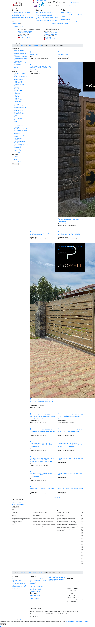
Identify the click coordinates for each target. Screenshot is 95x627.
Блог (17, 26)
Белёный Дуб (17, 147)
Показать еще (56, 497)
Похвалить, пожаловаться (75, 5)
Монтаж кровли (56, 23)
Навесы (63, 16)
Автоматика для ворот (42, 17)
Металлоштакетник (41, 12)
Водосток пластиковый (18, 17)
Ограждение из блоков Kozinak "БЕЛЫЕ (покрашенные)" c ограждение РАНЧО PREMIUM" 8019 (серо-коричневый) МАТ (42, 416)
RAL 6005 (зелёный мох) (20, 128)
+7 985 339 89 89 (50, 39)
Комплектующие (77, 14)
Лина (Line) (17, 87)
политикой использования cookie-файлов (77, 621)
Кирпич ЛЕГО (17, 104)
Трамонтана (17, 119)
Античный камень (18, 110)
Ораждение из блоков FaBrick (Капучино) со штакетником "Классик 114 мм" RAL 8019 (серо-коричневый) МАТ (42, 445)
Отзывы (14, 26)
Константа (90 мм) (19, 84)
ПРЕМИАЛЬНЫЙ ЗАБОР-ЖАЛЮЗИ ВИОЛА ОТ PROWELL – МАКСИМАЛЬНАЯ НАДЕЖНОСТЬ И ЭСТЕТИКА (42, 68)
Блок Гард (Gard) (18, 112)
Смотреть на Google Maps (24, 32)
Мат (15, 158)
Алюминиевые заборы (42, 20)
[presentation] (12, 509)
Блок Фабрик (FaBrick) (20, 107)
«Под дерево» (17, 161)
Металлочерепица (16, 12)
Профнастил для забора (20, 58)
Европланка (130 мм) (19, 73)
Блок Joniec (17, 109)
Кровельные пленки (26, 18)
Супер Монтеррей (18, 118)
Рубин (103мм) (18, 82)
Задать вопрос (75, 2)
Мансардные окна (16, 18)
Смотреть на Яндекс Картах (25, 31)
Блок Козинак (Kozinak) (20, 106)
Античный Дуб (18, 146)
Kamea (16, 121)
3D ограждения (18, 61)
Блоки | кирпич (40, 15)
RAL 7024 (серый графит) (20, 130)
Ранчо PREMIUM (18, 99)
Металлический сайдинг (67, 14)
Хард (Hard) (17, 92)
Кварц (15, 159)
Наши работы (72, 21)
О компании (79, 21)
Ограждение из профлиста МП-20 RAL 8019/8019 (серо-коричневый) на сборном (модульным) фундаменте (70, 416)
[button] (15, 164)
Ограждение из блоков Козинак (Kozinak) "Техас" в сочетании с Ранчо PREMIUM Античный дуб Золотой (42, 401)
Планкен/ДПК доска (53, 20)
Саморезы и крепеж (53, 17)
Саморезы (30, 17)
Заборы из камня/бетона (20, 56)
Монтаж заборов (16, 23)
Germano (16, 116)
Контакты (20, 26)
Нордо (16, 115)
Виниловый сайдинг (66, 12)
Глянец (16, 156)
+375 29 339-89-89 (42, 0)
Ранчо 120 (16, 96)
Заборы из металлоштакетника (20, 25)
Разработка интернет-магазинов (27, 619)
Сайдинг (16, 69)
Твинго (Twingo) (18, 88)
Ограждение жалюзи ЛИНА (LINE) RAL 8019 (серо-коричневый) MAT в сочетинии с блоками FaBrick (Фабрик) (42, 475)
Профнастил (49, 12)
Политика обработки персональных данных (72, 619)
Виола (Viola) (17, 85)
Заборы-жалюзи (40, 14)
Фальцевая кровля (25, 12)
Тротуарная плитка (66, 19)
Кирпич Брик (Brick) (19, 113)
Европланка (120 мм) (19, 75)
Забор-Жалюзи (18, 52)
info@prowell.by (23, 35)
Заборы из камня (47, 25)
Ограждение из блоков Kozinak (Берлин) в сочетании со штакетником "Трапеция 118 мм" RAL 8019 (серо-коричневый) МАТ (70, 445)
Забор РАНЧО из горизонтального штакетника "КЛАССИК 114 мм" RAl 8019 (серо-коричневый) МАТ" (70, 248)
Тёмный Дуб (17, 152)
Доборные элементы (17, 14)
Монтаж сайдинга (64, 23)
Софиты (26, 17)
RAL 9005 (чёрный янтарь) (21, 144)
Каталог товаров (52, 576)
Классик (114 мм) (18, 79)
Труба (37, 18)
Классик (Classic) (18, 90)
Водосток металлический (18, 15)
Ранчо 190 (16, 98)
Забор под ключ (52, 577)
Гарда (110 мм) (18, 81)
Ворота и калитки (48, 15)
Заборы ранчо (48, 14)
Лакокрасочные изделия (45, 18)
